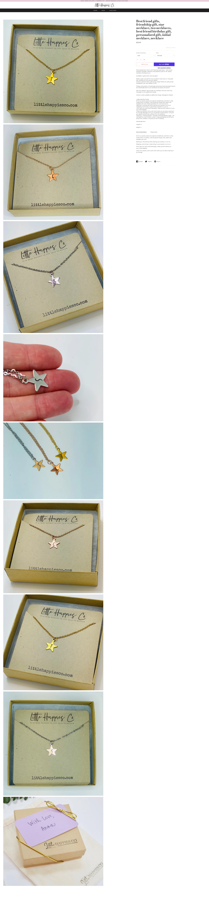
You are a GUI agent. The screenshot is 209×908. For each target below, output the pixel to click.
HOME (95, 10)
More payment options (164, 67)
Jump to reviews (170, 47)
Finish (157, 52)
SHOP (103, 10)
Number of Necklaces (141, 52)
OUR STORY (112, 10)
